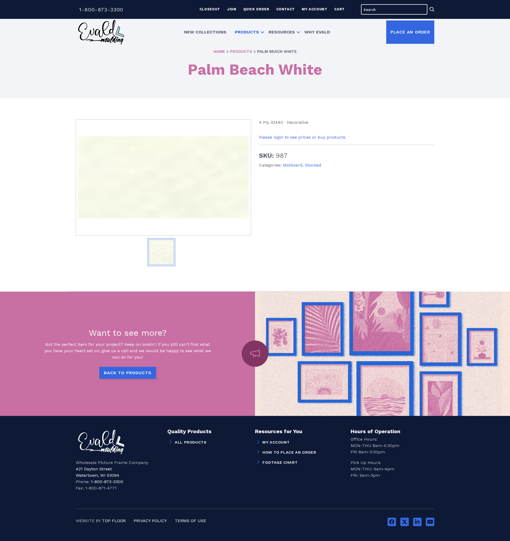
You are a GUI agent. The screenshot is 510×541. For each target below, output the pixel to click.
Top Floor (114, 520)
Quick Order (256, 9)
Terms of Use (190, 520)
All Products (191, 442)
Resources (282, 32)
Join (231, 9)
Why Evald (317, 32)
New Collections (205, 32)
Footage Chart (280, 462)
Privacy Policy (150, 520)
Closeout (209, 9)
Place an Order (410, 32)
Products (247, 32)
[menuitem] (205, 32)
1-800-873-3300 (101, 9)
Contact (285, 9)
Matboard (293, 165)
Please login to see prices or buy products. (302, 137)
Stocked (313, 165)
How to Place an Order (289, 452)
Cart (339, 9)
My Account (314, 9)
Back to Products (127, 372)
